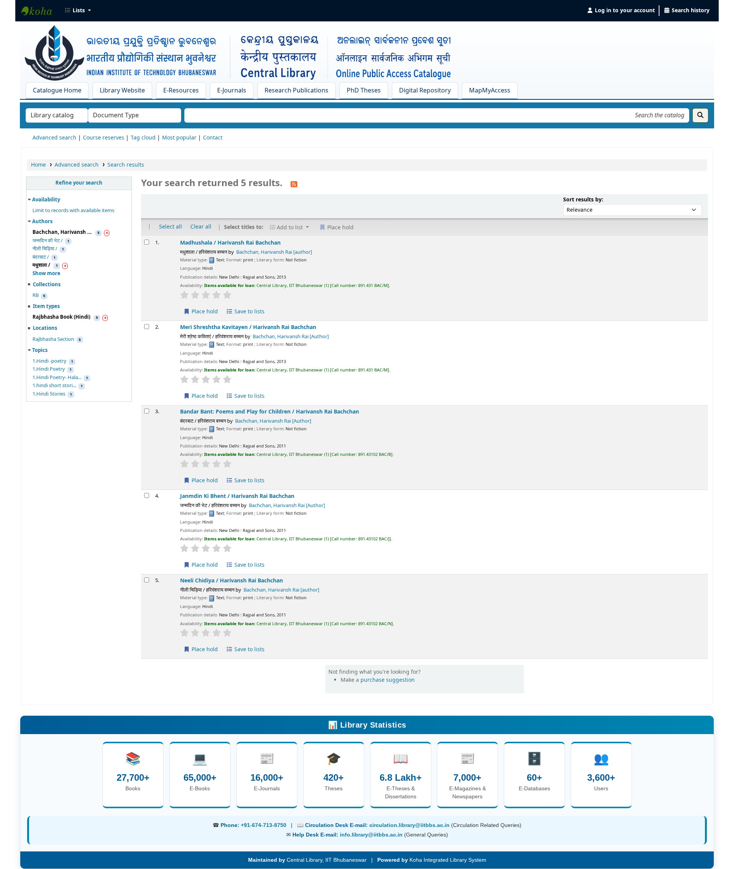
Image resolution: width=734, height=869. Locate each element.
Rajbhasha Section (53, 339)
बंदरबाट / (40, 257)
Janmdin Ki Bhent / (237, 496)
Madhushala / (230, 243)
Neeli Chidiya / (231, 580)
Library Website (122, 90)
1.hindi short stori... (54, 385)
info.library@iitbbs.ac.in (372, 835)
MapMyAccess (489, 90)
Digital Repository (425, 90)
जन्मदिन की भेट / (47, 240)
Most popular (179, 138)
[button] (77, 10)
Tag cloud (143, 138)
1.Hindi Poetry (48, 369)
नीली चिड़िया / (44, 248)
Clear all (200, 227)
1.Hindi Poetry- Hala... (56, 377)
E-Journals (231, 90)
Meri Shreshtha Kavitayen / (248, 327)
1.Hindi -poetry (49, 361)
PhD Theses (364, 90)
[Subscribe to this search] (294, 184)
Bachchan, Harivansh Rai (274, 252)
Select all (170, 227)
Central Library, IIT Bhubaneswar (40, 10)
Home (38, 165)
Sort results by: (583, 200)
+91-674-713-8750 (263, 825)
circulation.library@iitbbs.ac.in (410, 825)
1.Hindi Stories (48, 394)
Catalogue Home (57, 90)
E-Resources (181, 90)
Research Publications (296, 90)
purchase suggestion (388, 680)
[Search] (700, 115)
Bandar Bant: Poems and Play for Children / (269, 412)
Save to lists (249, 312)
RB (35, 295)
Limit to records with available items (73, 210)
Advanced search (54, 138)
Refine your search (78, 183)
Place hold (204, 312)
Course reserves (103, 138)
